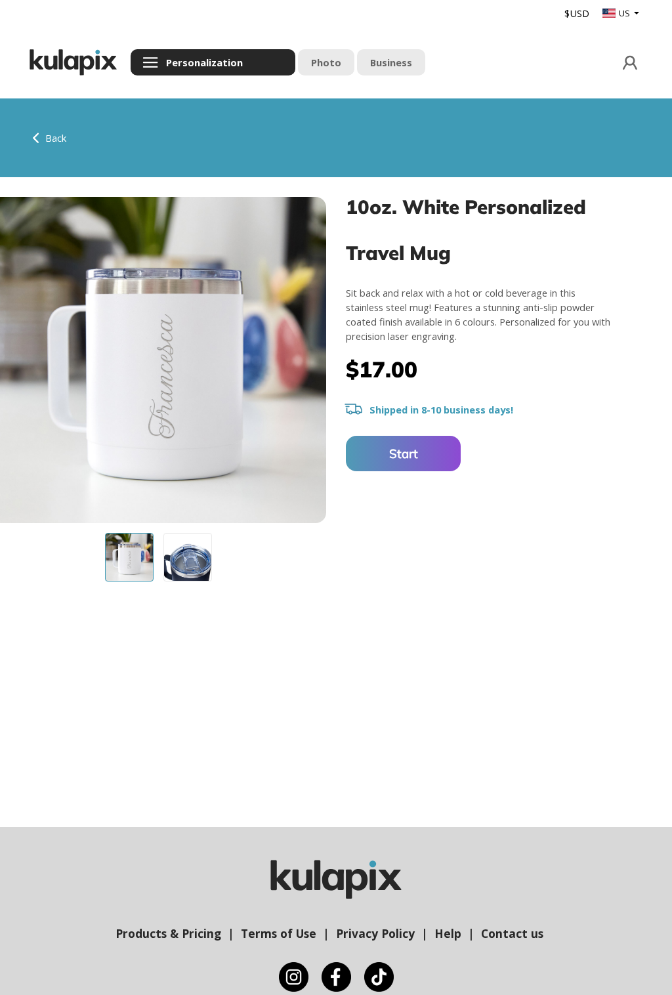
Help (447, 933)
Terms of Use (278, 933)
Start (403, 453)
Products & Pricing (168, 933)
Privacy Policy (375, 933)
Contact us (512, 933)
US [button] (625, 13)
